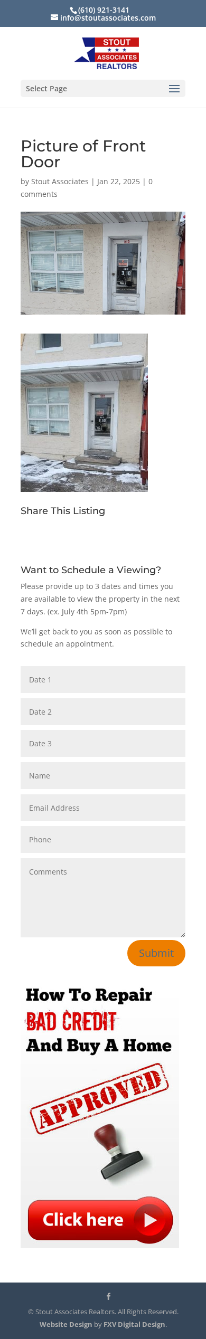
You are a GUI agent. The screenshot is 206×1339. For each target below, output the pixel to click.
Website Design (66, 1324)
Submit (156, 953)
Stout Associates (60, 181)
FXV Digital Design (134, 1324)
